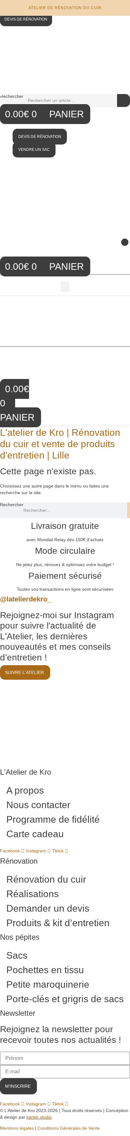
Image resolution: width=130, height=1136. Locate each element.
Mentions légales (17, 1128)
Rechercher (11, 96)
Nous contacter (38, 805)
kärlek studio (39, 1117)
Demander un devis (47, 908)
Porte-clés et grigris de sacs (65, 999)
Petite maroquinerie (47, 984)
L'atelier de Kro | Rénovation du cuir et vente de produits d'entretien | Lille (60, 443)
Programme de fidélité (53, 819)
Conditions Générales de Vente (69, 1128)
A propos (25, 790)
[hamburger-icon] (123, 305)
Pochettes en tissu (45, 970)
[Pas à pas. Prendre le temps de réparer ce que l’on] (31, 697)
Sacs (16, 955)
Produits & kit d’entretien (57, 923)
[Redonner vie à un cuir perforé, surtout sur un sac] (31, 737)
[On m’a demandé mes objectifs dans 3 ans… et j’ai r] (99, 697)
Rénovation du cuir (46, 879)
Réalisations (32, 894)
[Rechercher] (123, 100)
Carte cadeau (35, 834)
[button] (125, 242)
